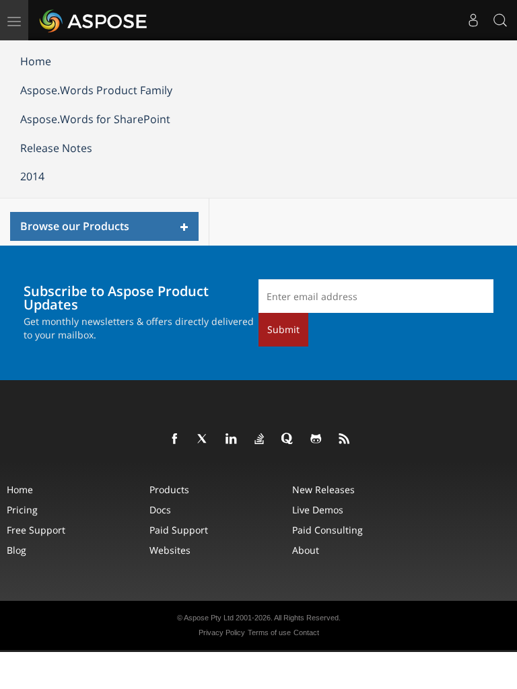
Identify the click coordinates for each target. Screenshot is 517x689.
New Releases (323, 489)
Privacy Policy (222, 632)
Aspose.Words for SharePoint (95, 119)
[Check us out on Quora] (288, 439)
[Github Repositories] (316, 439)
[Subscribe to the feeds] (344, 439)
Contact (306, 632)
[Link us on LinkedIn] (231, 439)
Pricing (22, 509)
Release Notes (56, 148)
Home (35, 61)
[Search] (500, 20)
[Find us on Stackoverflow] (260, 439)
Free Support (36, 529)
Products (169, 489)
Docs (160, 509)
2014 (32, 176)
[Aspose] (93, 20)
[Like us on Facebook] (175, 439)
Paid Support (178, 529)
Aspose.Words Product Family (96, 90)
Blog (16, 550)
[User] (473, 20)
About (305, 550)
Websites (170, 550)
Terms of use (269, 632)
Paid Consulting (327, 529)
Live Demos (317, 509)
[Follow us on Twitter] (203, 439)
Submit (283, 329)
